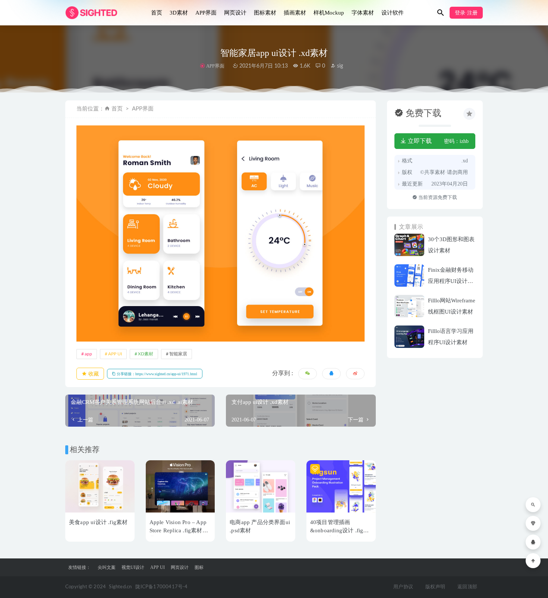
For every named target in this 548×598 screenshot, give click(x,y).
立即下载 (419, 141)
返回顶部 (467, 587)
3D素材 (179, 13)
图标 (199, 567)
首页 (156, 13)
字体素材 (363, 13)
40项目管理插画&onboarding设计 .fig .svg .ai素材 (336, 530)
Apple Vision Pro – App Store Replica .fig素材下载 (178, 530)
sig (339, 66)
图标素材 (265, 13)
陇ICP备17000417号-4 (161, 587)
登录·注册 (466, 13)
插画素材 (295, 13)
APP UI (115, 354)
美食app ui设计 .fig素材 (98, 522)
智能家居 (178, 354)
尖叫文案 (107, 567)
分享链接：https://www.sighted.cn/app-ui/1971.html (156, 374)
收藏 (93, 374)
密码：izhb (456, 141)
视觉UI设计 (133, 567)
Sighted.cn (120, 587)
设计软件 (392, 13)
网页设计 (235, 13)
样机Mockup (329, 13)
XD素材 (145, 354)
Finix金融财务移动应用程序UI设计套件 (450, 281)
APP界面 (206, 13)
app (88, 354)
